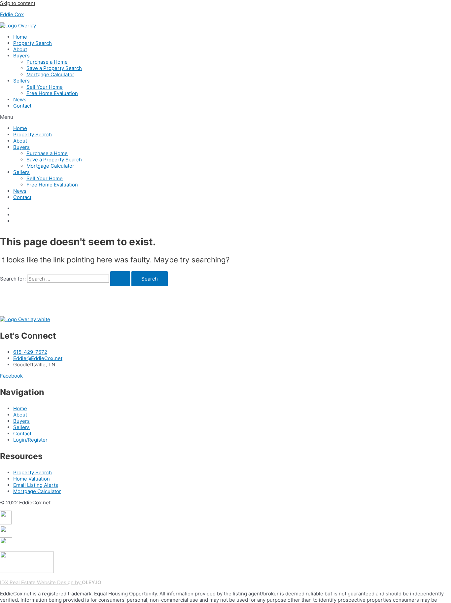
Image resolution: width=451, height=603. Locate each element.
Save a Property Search (54, 68)
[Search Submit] (120, 278)
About (20, 49)
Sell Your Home (44, 87)
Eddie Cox (12, 14)
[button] (225, 117)
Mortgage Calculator (50, 74)
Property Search (32, 43)
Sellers (21, 81)
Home (20, 37)
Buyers (21, 55)
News (19, 99)
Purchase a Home (47, 62)
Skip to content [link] (17, 3)
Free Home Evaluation (52, 93)
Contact (22, 106)
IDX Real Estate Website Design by (41, 582)
